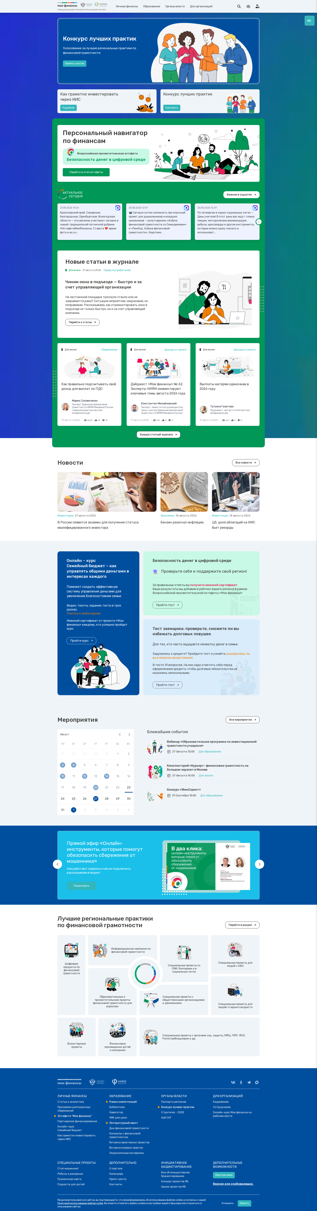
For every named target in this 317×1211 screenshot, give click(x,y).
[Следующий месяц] (129, 734)
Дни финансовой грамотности (129, 1128)
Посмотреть (81, 885)
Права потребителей (117, 270)
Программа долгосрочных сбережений (73, 1108)
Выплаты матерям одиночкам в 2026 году (224, 386)
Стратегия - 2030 (172, 1112)
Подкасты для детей (71, 1184)
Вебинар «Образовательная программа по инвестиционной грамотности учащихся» (212, 744)
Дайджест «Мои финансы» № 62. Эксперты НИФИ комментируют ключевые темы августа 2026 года (158, 388)
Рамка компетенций (123, 1101)
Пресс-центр (117, 1179)
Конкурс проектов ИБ (174, 1181)
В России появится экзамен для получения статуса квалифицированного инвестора (98, 525)
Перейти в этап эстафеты (86, 172)
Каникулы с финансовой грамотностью (125, 1135)
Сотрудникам (222, 1107)
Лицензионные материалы (126, 1153)
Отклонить (228, 1203)
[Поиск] (239, 6)
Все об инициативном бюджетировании (175, 1174)
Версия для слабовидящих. (233, 1184)
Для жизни (206, 775)
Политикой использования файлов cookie (80, 1203)
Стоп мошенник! (67, 1168)
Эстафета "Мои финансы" (74, 1116)
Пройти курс (79, 640)
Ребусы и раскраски (70, 1173)
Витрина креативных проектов (129, 1142)
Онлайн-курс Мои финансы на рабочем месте (232, 1114)
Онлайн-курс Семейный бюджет (69, 1128)
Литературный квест (123, 1122)
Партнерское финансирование (77, 1121)
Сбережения (109, 349)
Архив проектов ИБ (173, 1186)
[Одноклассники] (241, 1082)
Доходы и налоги (175, 349)
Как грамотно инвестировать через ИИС (89, 97)
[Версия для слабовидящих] (248, 6)
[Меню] (309, 20)
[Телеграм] (249, 1082)
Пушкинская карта (69, 1179)
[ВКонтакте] (233, 1082)
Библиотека (117, 1107)
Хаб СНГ (166, 1117)
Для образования (210, 751)
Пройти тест (165, 605)
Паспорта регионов (173, 1101)
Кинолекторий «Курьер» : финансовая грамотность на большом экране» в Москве (207, 767)
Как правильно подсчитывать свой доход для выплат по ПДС (88, 386)
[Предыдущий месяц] (120, 734)
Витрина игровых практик (126, 1147)
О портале (115, 1168)
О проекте (70, 66)
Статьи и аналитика (70, 1101)
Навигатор (116, 1112)
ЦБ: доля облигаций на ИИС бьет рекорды (233, 525)
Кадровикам (221, 1101)
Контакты (115, 1184)
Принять (244, 1203)
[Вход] (258, 6)
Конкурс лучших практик (187, 94)
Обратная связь (224, 1175)
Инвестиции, (66, 515)
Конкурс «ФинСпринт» (184, 789)
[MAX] (257, 1082)
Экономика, (168, 515)
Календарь (116, 1173)
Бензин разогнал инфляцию (182, 522)
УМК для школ (118, 1117)
